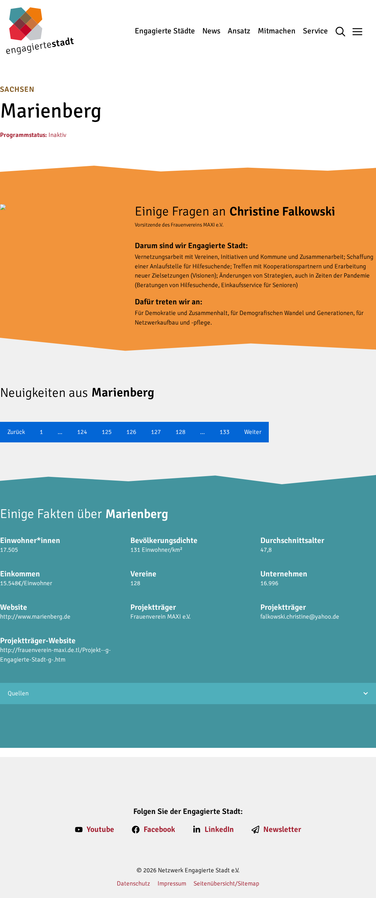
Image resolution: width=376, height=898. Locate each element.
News (211, 31)
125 (107, 432)
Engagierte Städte (165, 31)
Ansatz (239, 31)
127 (156, 432)
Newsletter (282, 829)
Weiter (252, 432)
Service (315, 31)
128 (180, 432)
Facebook (159, 829)
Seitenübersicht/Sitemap (226, 883)
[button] (344, 32)
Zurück (16, 432)
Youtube (100, 829)
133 (224, 432)
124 (82, 432)
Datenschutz (133, 883)
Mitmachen (277, 31)
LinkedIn (219, 829)
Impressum (172, 883)
